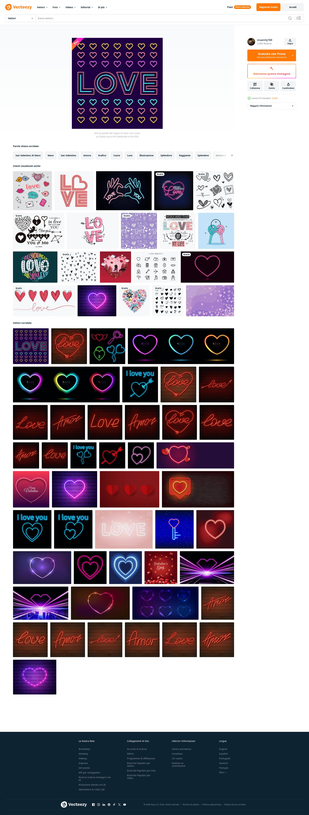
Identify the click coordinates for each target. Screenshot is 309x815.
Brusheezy (84, 749)
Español (223, 753)
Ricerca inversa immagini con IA (95, 779)
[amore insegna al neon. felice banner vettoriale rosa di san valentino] (124, 529)
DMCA (130, 753)
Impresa (83, 763)
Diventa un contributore (178, 764)
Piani (230, 7)
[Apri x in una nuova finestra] (119, 804)
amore (87, 155)
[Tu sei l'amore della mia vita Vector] (178, 231)
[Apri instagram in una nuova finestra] (98, 804)
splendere (203, 155)
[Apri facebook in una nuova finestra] (93, 804)
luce (129, 155)
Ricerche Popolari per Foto (141, 770)
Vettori (41, 7)
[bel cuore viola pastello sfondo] (210, 300)
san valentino (68, 155)
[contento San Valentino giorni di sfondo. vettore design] (207, 567)
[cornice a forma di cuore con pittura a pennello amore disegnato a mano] (78, 267)
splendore (166, 155)
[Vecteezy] (18, 7)
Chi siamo (177, 758)
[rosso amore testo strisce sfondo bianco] (74, 190)
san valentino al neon (28, 155)
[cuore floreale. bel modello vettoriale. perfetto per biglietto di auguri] (134, 300)
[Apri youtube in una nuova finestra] (124, 804)
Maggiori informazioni (261, 105)
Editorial (85, 7)
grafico (102, 155)
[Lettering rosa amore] (92, 231)
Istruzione (84, 767)
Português (224, 758)
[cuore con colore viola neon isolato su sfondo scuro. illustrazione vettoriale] (207, 267)
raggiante (184, 155)
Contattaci (177, 753)
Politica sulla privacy (211, 804)
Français (223, 767)
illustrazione (146, 155)
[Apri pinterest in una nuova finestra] (109, 804)
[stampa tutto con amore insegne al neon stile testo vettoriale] (173, 190)
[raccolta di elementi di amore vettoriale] (38, 231)
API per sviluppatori (89, 772)
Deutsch (223, 763)
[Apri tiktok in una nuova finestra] (114, 804)
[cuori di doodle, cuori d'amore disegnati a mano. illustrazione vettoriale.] (215, 190)
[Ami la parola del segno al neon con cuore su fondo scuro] (31, 346)
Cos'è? (275, 98)
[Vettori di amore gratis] (156, 267)
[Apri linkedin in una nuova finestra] (104, 804)
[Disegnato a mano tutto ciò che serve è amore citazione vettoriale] (35, 267)
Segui (290, 43)
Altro (221, 772)
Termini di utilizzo (190, 804)
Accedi (293, 7)
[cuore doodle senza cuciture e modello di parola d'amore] (139, 231)
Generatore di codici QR (92, 789)
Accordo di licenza (137, 749)
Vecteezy (83, 753)
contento (221, 155)
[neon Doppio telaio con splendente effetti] (42, 567)
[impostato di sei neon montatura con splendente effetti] (165, 603)
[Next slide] (229, 155)
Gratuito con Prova (272, 55)
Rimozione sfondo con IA (92, 784)
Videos (69, 7)
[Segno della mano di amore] (124, 190)
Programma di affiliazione (141, 758)
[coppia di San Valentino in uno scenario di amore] (115, 267)
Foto (55, 7)
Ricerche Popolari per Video (138, 777)
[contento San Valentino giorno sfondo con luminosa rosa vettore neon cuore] (31, 489)
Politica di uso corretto (235, 804)
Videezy (83, 758)
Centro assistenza (181, 749)
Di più (101, 7)
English (223, 749)
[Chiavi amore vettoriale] (216, 231)
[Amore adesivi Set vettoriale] (32, 190)
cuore (116, 155)
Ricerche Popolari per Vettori (138, 764)
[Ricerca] (290, 18)
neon (51, 155)
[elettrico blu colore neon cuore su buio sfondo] (125, 567)
